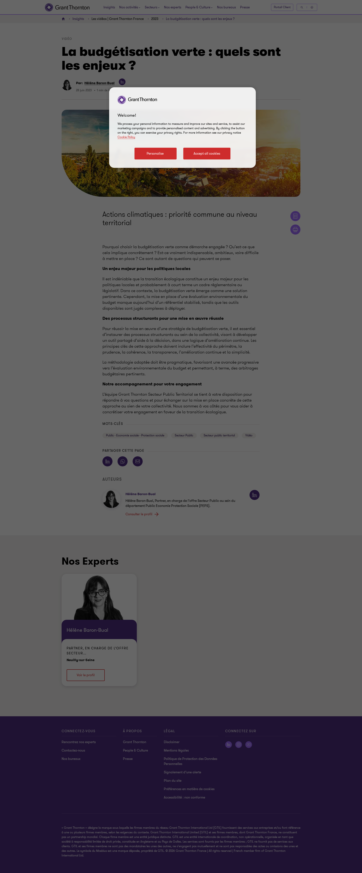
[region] (182, 127)
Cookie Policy (126, 137)
